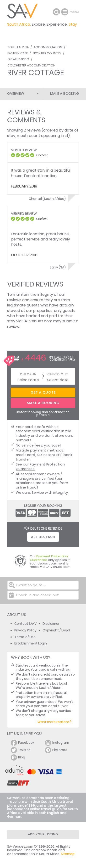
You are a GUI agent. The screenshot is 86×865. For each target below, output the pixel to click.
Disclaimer (51, 623)
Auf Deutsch (43, 537)
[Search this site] (56, 11)
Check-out (57, 374)
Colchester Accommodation (31, 65)
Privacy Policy (25, 630)
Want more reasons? (54, 722)
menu (65, 11)
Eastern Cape (17, 53)
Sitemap (68, 854)
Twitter (24, 750)
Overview (15, 93)
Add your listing (43, 834)
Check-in (28, 374)
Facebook (26, 742)
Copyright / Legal (56, 630)
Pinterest (59, 750)
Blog (21, 757)
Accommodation (48, 47)
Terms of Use (25, 637)
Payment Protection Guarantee (40, 466)
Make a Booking (64, 93)
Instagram (60, 742)
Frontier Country (47, 53)
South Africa (18, 47)
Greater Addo (18, 59)
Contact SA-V (25, 623)
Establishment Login (30, 643)
